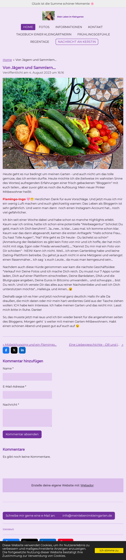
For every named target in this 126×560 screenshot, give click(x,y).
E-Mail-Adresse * (14, 386)
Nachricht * (11, 404)
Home (7, 60)
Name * (8, 368)
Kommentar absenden (22, 434)
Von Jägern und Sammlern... (36, 60)
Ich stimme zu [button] (109, 550)
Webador (87, 485)
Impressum (8, 529)
